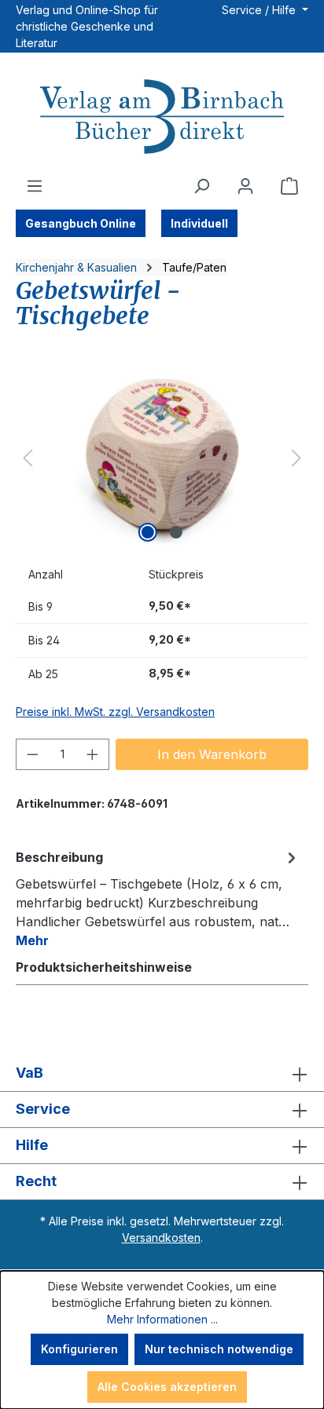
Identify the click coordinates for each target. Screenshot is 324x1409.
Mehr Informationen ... (162, 1319)
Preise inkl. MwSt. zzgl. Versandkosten (115, 711)
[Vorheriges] (27, 458)
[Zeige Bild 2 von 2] (176, 532)
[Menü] (34, 186)
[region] (162, 458)
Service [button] (43, 1109)
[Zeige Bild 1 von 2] (148, 532)
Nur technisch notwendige (219, 1349)
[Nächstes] (296, 458)
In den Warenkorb (212, 754)
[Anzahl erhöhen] (92, 754)
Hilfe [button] (32, 1145)
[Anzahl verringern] (32, 754)
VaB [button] (29, 1072)
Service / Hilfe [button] (260, 9)
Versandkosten (161, 1237)
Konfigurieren (79, 1349)
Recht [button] (36, 1181)
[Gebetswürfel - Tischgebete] (161, 458)
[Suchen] (201, 186)
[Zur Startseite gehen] (162, 118)
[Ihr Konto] (245, 186)
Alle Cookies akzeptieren (167, 1386)
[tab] (158, 898)
